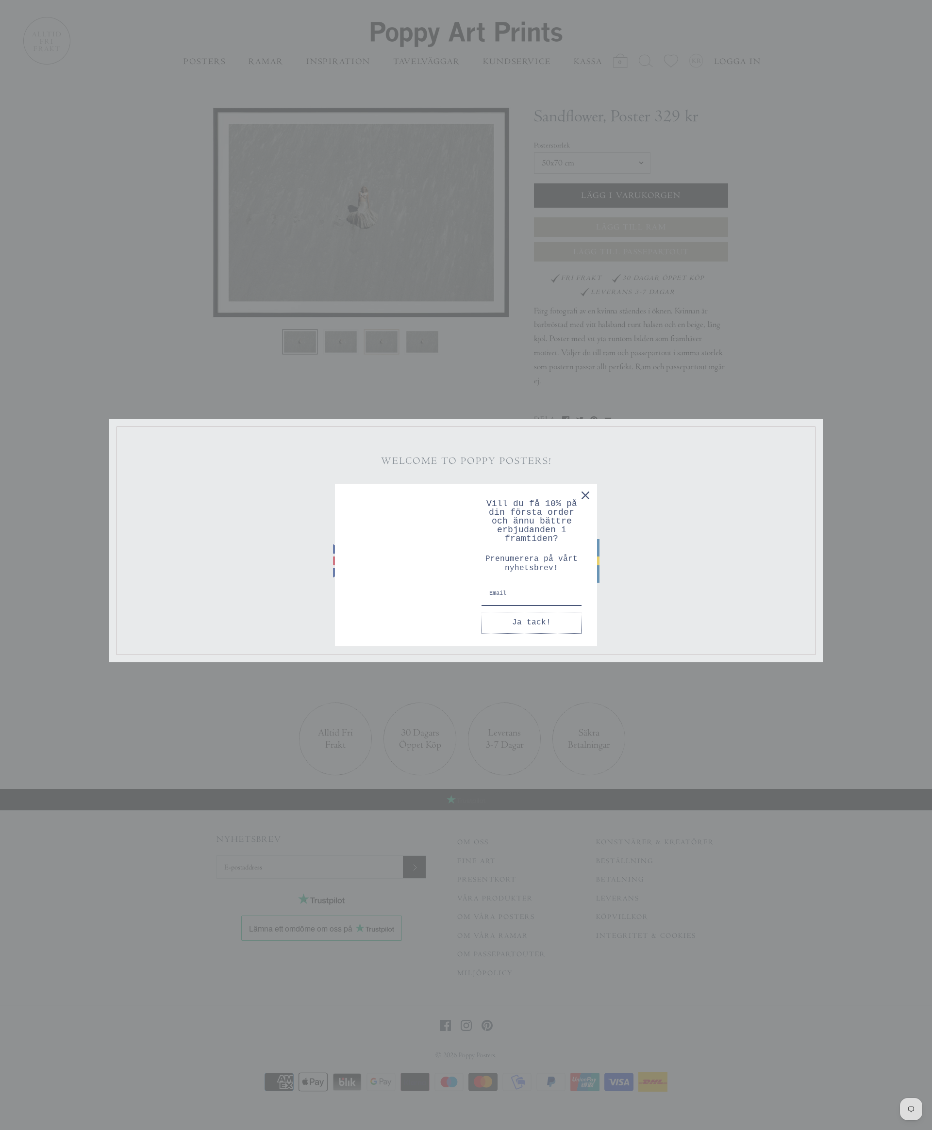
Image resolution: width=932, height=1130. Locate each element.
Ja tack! (531, 622)
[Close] (585, 495)
